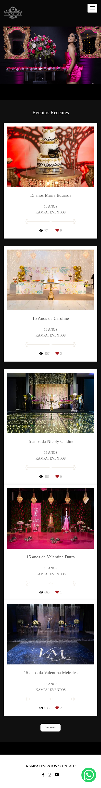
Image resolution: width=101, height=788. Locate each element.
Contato (68, 766)
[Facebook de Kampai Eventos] (43, 775)
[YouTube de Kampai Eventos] (57, 775)
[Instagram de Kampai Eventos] (49, 775)
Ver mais (50, 727)
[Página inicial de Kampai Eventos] (13, 13)
